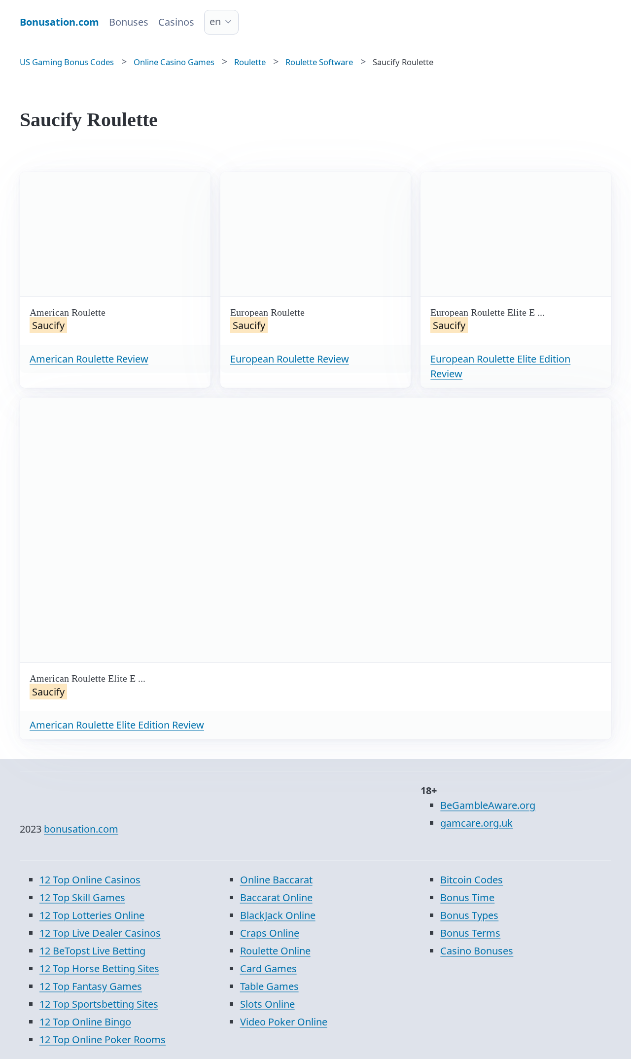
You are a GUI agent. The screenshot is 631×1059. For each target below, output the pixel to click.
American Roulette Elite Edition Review (117, 724)
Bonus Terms (470, 933)
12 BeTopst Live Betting (92, 950)
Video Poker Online (283, 1021)
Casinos (176, 22)
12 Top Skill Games (82, 897)
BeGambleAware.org (487, 805)
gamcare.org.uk (476, 823)
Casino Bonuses (476, 950)
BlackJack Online (278, 915)
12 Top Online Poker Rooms (102, 1039)
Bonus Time (467, 897)
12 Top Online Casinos (89, 879)
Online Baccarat (276, 879)
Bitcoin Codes (471, 879)
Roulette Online (275, 950)
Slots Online (267, 1004)
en (215, 21)
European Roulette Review (289, 358)
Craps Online (269, 933)
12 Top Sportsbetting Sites (98, 1004)
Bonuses (128, 22)
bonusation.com (81, 829)
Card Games (268, 968)
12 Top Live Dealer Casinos (100, 933)
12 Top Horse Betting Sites (99, 968)
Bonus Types (469, 915)
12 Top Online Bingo (85, 1021)
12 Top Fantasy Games (90, 986)
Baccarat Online (276, 897)
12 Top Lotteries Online (91, 915)
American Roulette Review (89, 358)
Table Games (269, 986)
